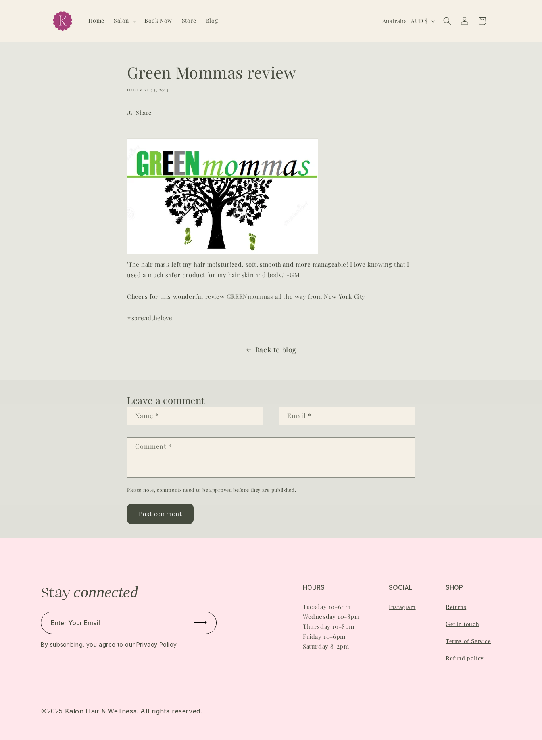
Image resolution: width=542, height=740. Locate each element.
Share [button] (144, 112)
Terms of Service (468, 641)
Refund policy (465, 658)
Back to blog (276, 349)
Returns (456, 607)
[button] (124, 20)
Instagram (402, 607)
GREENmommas (250, 296)
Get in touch (462, 624)
